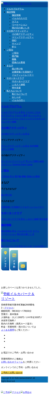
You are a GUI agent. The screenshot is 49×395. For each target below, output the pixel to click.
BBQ (14, 40)
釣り (14, 46)
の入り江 (19, 18)
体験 (8, 121)
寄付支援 (16, 87)
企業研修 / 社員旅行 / (23, 73)
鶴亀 (14, 59)
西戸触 (15, 56)
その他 (17, 30)
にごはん (33, 112)
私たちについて (14, 90)
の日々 (18, 100)
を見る (13, 112)
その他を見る (15, 133)
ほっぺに (34, 115)
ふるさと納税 (18, 84)
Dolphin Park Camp (23, 164)
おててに (7, 115)
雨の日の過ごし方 (20, 27)
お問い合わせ (12, 361)
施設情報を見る (8, 231)
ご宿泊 (10, 49)
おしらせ (16, 97)
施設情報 (11, 11)
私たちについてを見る (12, 246)
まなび (10, 65)
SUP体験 (34, 145)
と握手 (21, 115)
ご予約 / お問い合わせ (12, 372)
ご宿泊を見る (7, 176)
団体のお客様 (18, 62)
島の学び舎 (17, 68)
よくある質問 (7, 329)
